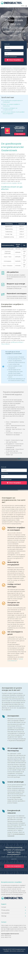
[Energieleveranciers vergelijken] (12, 2)
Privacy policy (5, 910)
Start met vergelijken (14, 866)
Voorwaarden (5, 913)
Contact (3, 907)
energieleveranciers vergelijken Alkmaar (11, 183)
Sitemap (3, 916)
